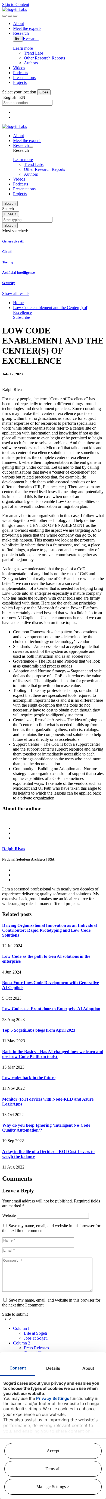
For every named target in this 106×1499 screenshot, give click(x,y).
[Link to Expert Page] (53, 819)
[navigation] (15, 16)
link (18, 39)
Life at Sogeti (35, 1333)
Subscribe (21, 317)
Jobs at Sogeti (36, 1338)
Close (43, 92)
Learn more (23, 48)
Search (9, 203)
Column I (21, 1328)
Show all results (15, 293)
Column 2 (21, 1343)
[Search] (4, 16)
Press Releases (36, 1348)
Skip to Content (15, 4)
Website (9, 1215)
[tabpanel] (53, 861)
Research (31, 38)
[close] (10, 16)
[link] (14, 9)
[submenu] (31, 147)
